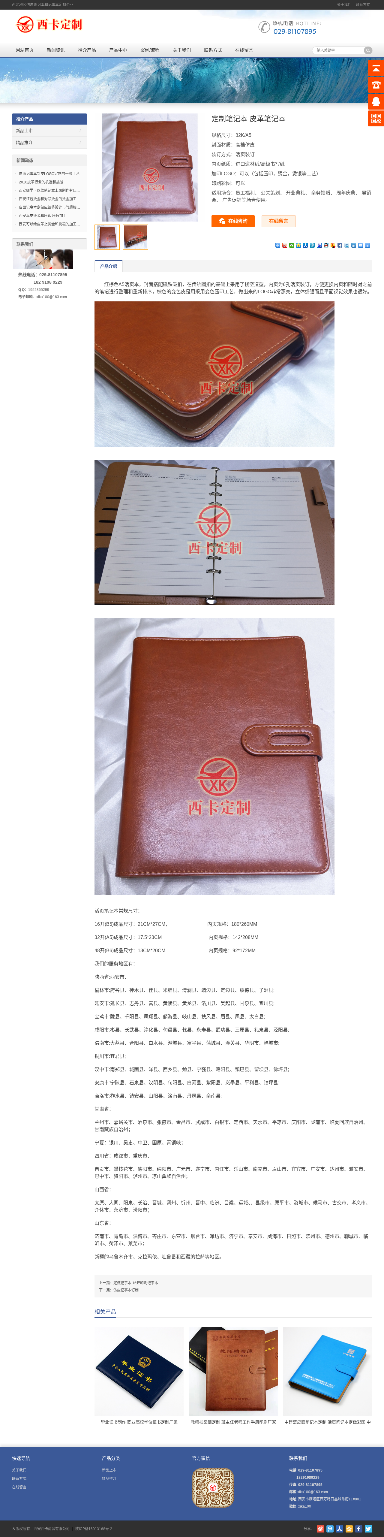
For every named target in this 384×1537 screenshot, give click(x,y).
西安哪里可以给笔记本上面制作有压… (49, 191)
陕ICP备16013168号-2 (93, 1529)
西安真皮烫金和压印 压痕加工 (43, 216)
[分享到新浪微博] (284, 245)
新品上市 (24, 130)
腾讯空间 (349, 1528)
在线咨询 (238, 221)
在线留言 (244, 50)
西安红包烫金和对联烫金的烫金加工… (49, 199)
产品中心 (118, 50)
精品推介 (24, 142)
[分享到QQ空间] (298, 245)
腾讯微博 (330, 1528)
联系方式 (363, 5)
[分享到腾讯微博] (312, 245)
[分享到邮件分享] (360, 245)
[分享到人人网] (305, 245)
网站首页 (25, 50)
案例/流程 (150, 50)
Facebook (358, 1528)
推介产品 (87, 50)
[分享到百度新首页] (319, 245)
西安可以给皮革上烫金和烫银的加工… (49, 224)
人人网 (339, 1528)
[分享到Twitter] (347, 245)
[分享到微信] (291, 245)
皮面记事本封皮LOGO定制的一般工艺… (51, 174)
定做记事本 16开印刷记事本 (135, 1283)
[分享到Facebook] (340, 245)
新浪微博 (320, 1528)
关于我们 (344, 5)
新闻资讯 (56, 50)
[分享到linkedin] (353, 245)
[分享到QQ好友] (326, 245)
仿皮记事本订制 (126, 1290)
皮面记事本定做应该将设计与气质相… (49, 207)
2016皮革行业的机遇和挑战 (41, 182)
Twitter (368, 1528)
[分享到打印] (367, 245)
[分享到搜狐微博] (333, 245)
